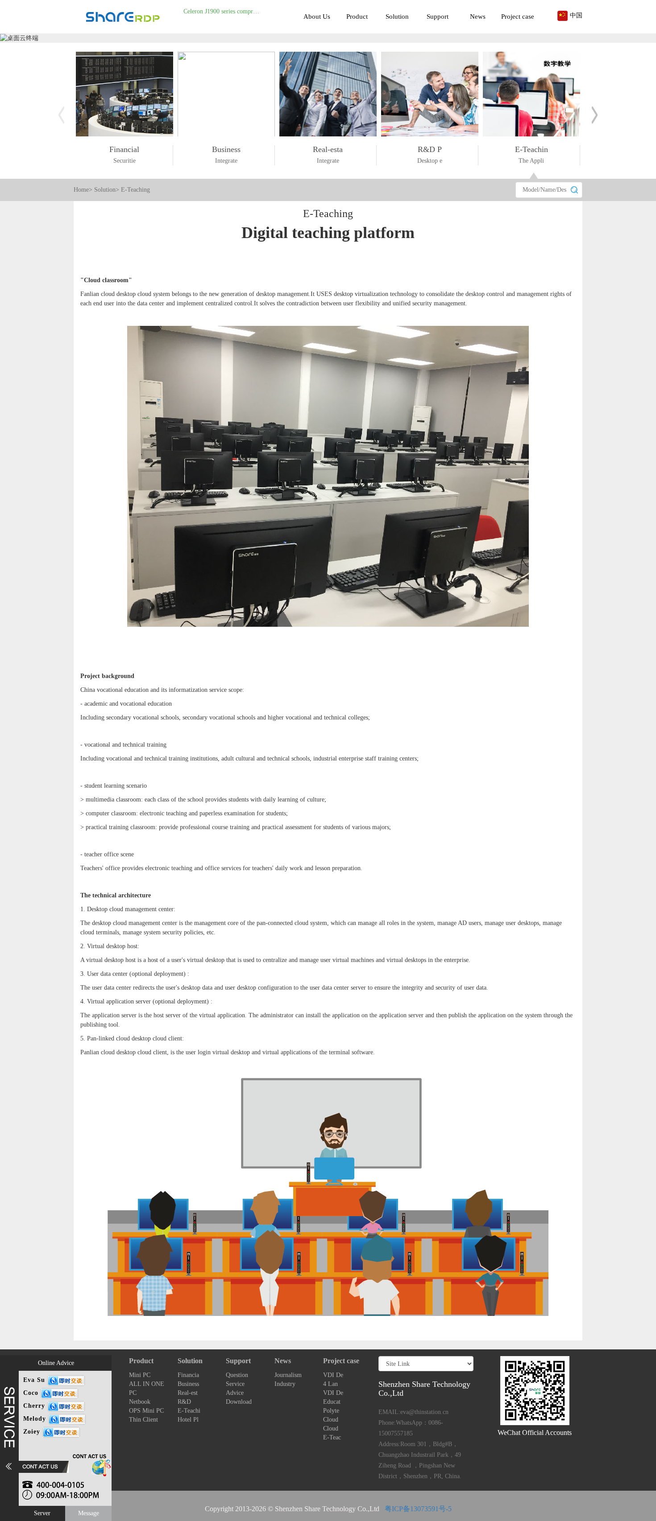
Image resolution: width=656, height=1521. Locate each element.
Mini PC (139, 1375)
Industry (284, 1384)
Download (239, 1401)
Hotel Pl (188, 1419)
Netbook (139, 1401)
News (478, 16)
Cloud (330, 1419)
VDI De (333, 1375)
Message (88, 1513)
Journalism (288, 1375)
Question (237, 1375)
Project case (517, 16)
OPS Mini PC (146, 1410)
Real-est (188, 1392)
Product (357, 16)
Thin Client (143, 1419)
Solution (397, 16)
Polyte (331, 1410)
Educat (331, 1401)
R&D (184, 1401)
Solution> (106, 189)
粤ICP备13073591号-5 (418, 1509)
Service (235, 1384)
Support (437, 16)
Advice (235, 1392)
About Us (316, 16)
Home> (83, 189)
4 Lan (330, 1384)
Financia (188, 1375)
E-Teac (332, 1437)
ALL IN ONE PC (146, 1388)
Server (42, 1513)
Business (188, 1384)
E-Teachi (189, 1410)
